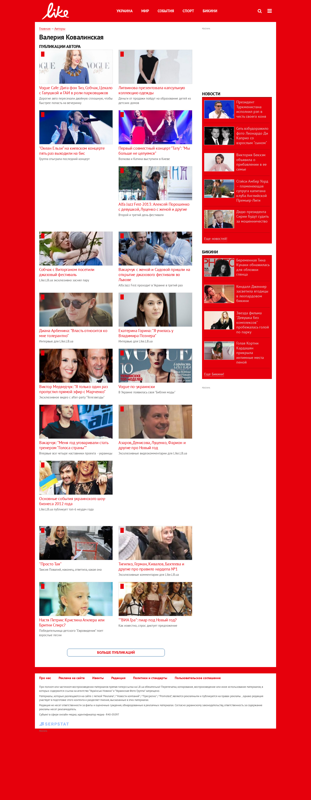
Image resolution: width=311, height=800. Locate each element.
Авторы (59, 28)
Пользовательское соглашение (198, 678)
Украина (125, 10)
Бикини (210, 10)
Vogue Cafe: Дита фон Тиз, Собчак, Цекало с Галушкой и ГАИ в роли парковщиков (76, 90)
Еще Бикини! (214, 374)
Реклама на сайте (72, 678)
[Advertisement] (74, 195)
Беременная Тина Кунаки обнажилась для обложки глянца (252, 267)
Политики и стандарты (150, 678)
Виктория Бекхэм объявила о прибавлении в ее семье (251, 162)
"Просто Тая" (50, 564)
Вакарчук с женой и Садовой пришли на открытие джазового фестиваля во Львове (154, 274)
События (166, 10)
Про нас (45, 678)
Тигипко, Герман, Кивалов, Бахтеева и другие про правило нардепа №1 (151, 566)
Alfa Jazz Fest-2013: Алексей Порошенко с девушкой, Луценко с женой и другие (154, 206)
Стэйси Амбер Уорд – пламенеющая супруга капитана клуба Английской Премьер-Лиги (252, 191)
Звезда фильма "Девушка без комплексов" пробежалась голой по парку (252, 322)
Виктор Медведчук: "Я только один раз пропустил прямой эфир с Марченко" (73, 389)
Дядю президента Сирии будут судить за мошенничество (252, 216)
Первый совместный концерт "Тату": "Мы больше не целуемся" (154, 150)
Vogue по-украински (136, 386)
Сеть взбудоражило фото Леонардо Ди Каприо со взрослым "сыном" (252, 135)
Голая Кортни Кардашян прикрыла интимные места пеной (250, 353)
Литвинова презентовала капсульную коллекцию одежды (151, 90)
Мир (145, 10)
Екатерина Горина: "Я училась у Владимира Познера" (145, 333)
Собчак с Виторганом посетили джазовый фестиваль (66, 272)
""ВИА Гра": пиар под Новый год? (147, 620)
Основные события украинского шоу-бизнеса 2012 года (72, 501)
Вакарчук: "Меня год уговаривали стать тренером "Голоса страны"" (73, 445)
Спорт (188, 10)
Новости (211, 94)
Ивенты (98, 678)
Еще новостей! (215, 238)
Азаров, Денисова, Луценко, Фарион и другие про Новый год (152, 445)
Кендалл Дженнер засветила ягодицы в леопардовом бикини (252, 293)
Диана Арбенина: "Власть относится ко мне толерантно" (73, 333)
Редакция (118, 678)
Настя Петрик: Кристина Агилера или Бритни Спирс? (71, 622)
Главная (45, 28)
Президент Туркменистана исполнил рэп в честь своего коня (251, 109)
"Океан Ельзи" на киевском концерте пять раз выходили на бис (72, 150)
